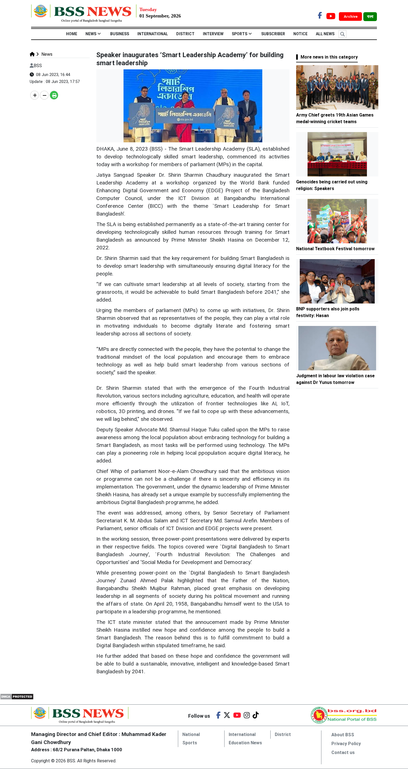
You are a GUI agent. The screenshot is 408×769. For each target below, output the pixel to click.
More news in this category (329, 57)
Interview (213, 34)
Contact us (343, 752)
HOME (71, 34)
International (152, 34)
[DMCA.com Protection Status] (17, 696)
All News (325, 34)
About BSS (342, 734)
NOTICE (300, 34)
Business (119, 34)
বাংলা (370, 16)
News (90, 34)
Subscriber (273, 34)
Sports (239, 34)
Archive (351, 16)
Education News (245, 742)
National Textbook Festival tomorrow (335, 248)
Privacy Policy (346, 743)
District (185, 34)
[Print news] (54, 95)
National (191, 734)
